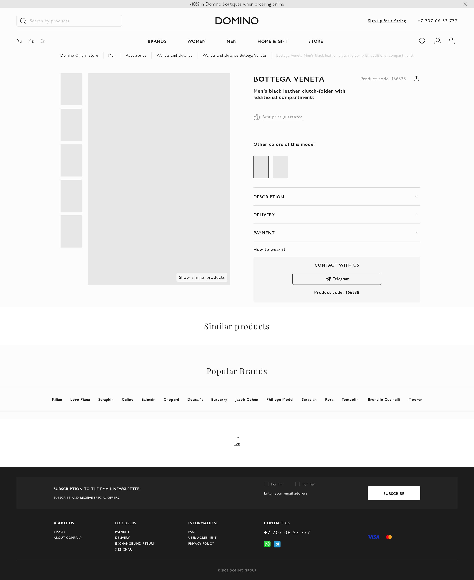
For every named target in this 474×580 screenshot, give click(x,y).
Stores (59, 531)
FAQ (191, 531)
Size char (123, 549)
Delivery (122, 537)
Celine (127, 399)
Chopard (171, 399)
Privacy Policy (201, 543)
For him (278, 484)
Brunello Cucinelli (384, 399)
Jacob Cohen (247, 399)
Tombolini (351, 399)
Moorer (415, 399)
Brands (157, 41)
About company (68, 537)
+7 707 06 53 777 (438, 20)
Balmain (148, 399)
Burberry (219, 399)
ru (19, 40)
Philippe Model (279, 399)
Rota (329, 399)
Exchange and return (135, 543)
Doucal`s (195, 399)
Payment (122, 531)
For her (309, 484)
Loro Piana (80, 399)
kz (31, 40)
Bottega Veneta (289, 78)
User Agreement (202, 537)
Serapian (309, 399)
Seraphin (106, 399)
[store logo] (237, 21)
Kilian (57, 399)
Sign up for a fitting (387, 21)
